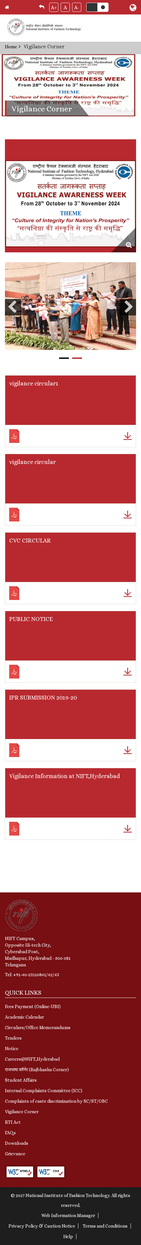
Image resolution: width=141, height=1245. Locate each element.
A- (76, 7)
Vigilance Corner (22, 1111)
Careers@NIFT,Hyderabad (32, 1059)
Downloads (16, 1143)
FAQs (10, 1132)
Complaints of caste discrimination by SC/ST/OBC (56, 1101)
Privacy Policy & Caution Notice (42, 1226)
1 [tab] (64, 358)
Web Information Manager (68, 1215)
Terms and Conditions (105, 1226)
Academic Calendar (24, 1017)
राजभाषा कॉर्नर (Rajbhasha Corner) (37, 1069)
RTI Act (13, 1122)
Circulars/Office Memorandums (37, 1027)
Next (128, 307)
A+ (54, 7)
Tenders (13, 1038)
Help (68, 1236)
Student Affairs (21, 1080)
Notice (11, 1048)
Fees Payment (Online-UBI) (33, 1006)
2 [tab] (77, 358)
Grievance (15, 1153)
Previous (13, 307)
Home (11, 46)
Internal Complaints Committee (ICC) (43, 1090)
